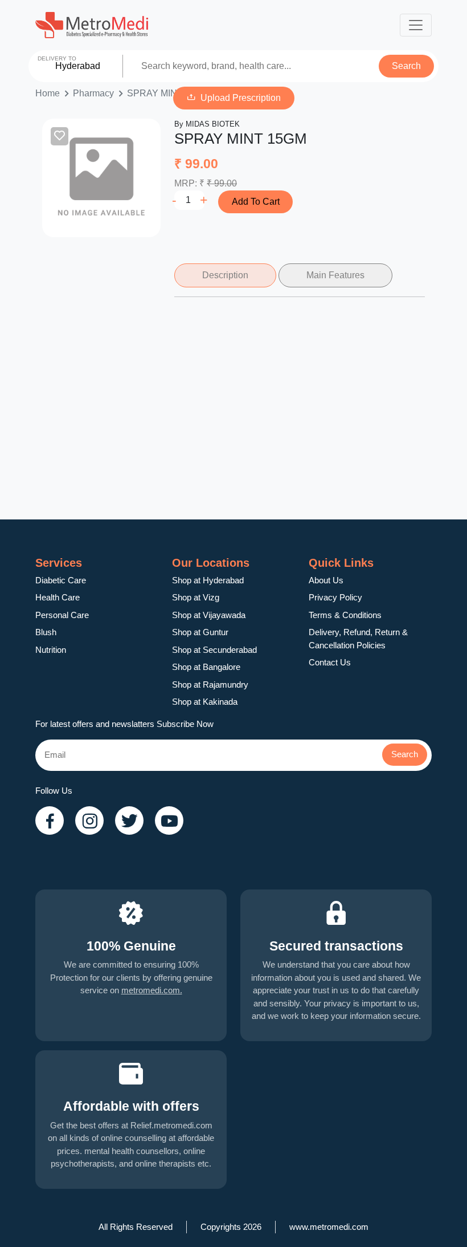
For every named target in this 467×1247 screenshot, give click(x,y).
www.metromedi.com (328, 1227)
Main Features (335, 275)
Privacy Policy (335, 597)
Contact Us (330, 662)
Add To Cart (256, 201)
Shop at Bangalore (206, 667)
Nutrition (50, 650)
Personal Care (62, 615)
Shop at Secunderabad (214, 650)
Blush (45, 632)
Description (225, 275)
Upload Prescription (240, 98)
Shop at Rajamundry (210, 684)
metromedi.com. (151, 990)
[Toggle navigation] (416, 25)
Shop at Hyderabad (208, 580)
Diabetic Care (60, 580)
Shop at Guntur (200, 632)
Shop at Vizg (195, 597)
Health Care (57, 597)
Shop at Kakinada (204, 701)
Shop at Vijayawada (208, 615)
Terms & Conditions (345, 615)
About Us (326, 580)
